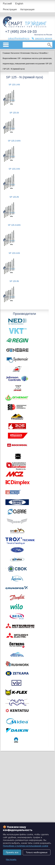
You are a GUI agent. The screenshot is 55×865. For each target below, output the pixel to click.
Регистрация (10, 9)
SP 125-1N (14, 113)
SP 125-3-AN (14, 253)
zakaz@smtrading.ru (18, 38)
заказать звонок (43, 38)
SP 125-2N (14, 197)
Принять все (12, 852)
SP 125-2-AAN (14, 141)
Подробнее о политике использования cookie (25, 846)
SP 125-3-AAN (14, 225)
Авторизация (27, 9)
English (19, 3)
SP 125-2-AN (14, 169)
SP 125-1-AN (14, 85)
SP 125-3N (14, 281)
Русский (7, 3)
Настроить (11, 859)
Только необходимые (36, 852)
